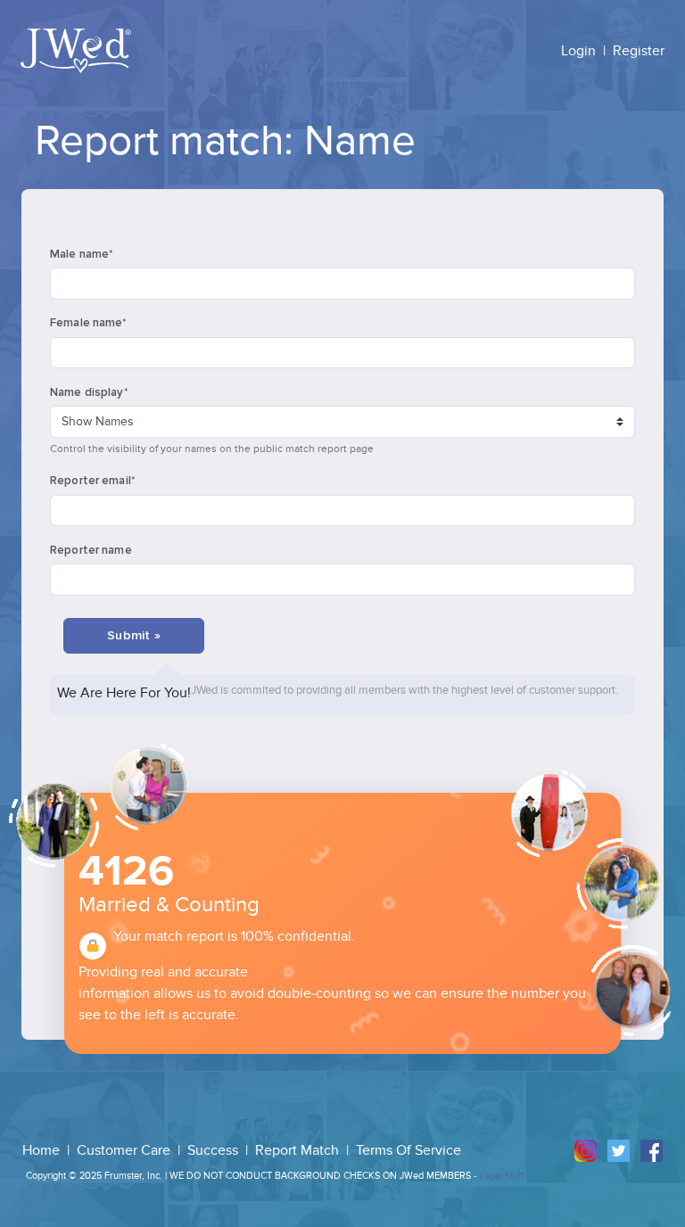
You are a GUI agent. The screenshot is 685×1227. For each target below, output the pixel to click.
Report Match (298, 1150)
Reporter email (92, 481)
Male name (81, 254)
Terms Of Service (408, 1150)
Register (638, 51)
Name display (89, 392)
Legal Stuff (501, 1176)
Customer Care (125, 1150)
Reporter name (91, 550)
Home (42, 1150)
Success (214, 1150)
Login (578, 51)
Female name (88, 323)
